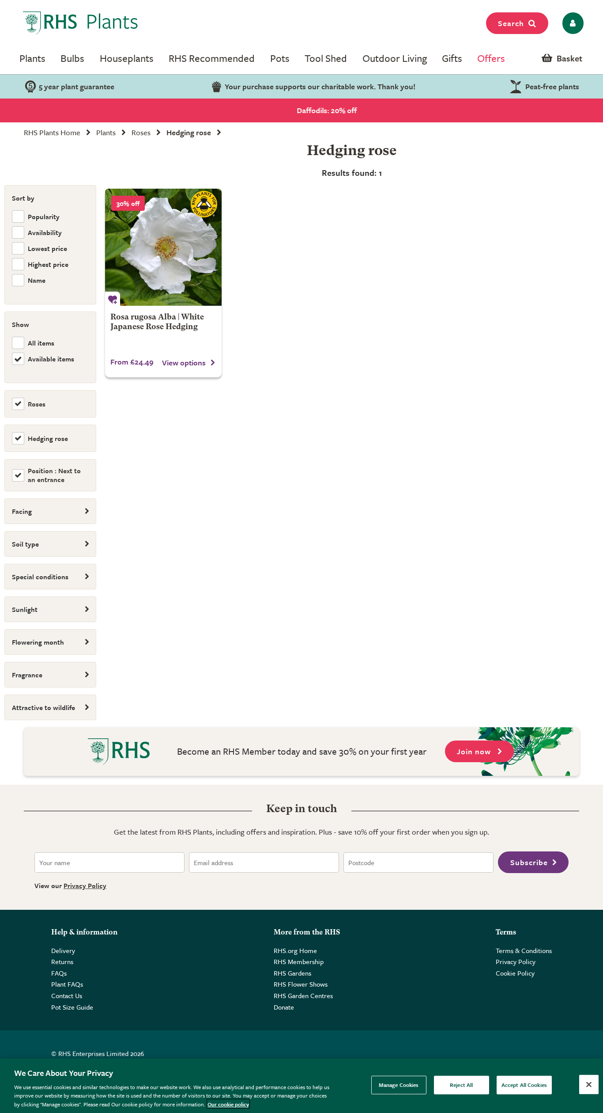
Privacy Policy (85, 885)
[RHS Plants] (80, 23)
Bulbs (72, 58)
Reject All (461, 1085)
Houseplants (127, 58)
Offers (491, 58)
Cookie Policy (515, 973)
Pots (280, 58)
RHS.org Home (295, 950)
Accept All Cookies (524, 1085)
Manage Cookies (399, 1085)
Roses (141, 132)
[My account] (571, 23)
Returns (62, 961)
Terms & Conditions (524, 950)
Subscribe (529, 862)
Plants (32, 58)
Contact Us (66, 995)
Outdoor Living (394, 58)
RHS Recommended (212, 58)
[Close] (589, 1084)
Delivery (63, 950)
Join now (475, 751)
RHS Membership (299, 961)
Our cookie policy (228, 1104)
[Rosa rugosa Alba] (163, 247)
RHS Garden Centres (303, 995)
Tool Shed (326, 58)
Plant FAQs (67, 984)
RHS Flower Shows (301, 984)
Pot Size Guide (72, 1007)
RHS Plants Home (52, 132)
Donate (284, 1007)
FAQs (59, 973)
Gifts (452, 58)
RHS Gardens (292, 973)
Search (511, 23)
